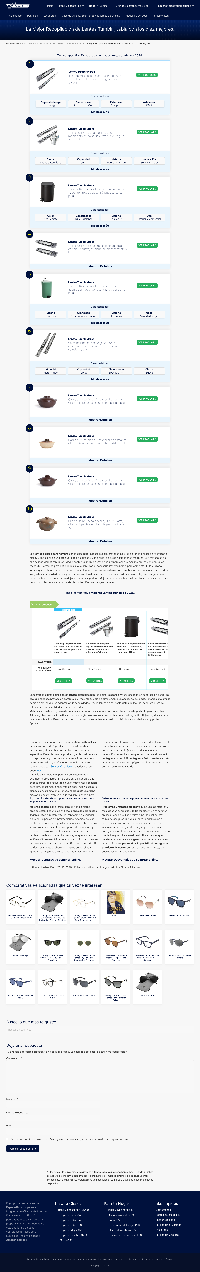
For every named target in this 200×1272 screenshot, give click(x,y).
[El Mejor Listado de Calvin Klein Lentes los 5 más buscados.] (147, 902)
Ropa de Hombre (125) (73, 1235)
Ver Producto (147, 75)
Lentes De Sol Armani (179, 915)
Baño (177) (115, 1220)
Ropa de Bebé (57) (71, 1215)
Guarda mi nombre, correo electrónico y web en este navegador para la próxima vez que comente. (69, 1139)
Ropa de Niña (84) (71, 1220)
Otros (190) (66, 1240)
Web (8, 1126)
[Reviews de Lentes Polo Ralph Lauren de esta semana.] (147, 942)
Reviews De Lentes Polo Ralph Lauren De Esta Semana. (147, 957)
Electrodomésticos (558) (123, 1230)
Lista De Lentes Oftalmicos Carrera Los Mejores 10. (21, 916)
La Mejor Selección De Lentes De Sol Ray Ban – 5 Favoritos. (52, 957)
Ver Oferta (63, 680)
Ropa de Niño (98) (71, 1225)
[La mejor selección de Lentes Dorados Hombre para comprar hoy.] (84, 902)
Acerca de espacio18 (168, 1214)
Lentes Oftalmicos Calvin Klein (52, 996)
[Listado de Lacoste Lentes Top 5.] (20, 982)
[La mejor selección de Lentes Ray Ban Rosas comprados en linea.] (84, 942)
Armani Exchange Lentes (84, 995)
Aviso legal (162, 1229)
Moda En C (116, 915)
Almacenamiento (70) (121, 1215)
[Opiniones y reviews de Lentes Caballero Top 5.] (147, 982)
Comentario (14, 1058)
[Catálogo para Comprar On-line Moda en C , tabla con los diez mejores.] (116, 902)
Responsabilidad (165, 1219)
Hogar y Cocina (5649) (120, 1209)
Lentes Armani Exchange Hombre (179, 956)
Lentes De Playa (20, 955)
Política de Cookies (167, 1234)
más (39, 770)
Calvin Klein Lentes (147, 915)
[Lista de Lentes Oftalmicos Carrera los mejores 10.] (20, 902)
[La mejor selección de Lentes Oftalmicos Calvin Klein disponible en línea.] (52, 982)
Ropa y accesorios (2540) (73, 1209)
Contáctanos (163, 1209)
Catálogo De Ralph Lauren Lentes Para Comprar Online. (116, 997)
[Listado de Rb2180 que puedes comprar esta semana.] (116, 942)
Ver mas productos (42, 604)
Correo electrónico (18, 1112)
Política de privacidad (168, 1224)
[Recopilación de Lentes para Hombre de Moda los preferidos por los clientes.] (52, 902)
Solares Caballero (61, 766)
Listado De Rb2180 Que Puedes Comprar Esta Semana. (116, 957)
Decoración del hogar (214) (125, 1225)
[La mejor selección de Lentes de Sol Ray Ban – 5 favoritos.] (52, 942)
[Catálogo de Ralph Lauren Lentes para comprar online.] (116, 982)
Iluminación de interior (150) (125, 1235)
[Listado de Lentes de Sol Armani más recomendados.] (179, 902)
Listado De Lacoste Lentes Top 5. (20, 996)
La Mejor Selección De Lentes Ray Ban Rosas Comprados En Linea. (84, 957)
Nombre (12, 1099)
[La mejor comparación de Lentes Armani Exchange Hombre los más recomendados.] (179, 942)
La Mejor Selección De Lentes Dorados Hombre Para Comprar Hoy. (84, 917)
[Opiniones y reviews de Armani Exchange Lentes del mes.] (84, 982)
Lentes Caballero (147, 995)
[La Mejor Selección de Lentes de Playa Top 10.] (20, 942)
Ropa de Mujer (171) (71, 1230)
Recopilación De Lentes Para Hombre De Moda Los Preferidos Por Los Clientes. (52, 917)
